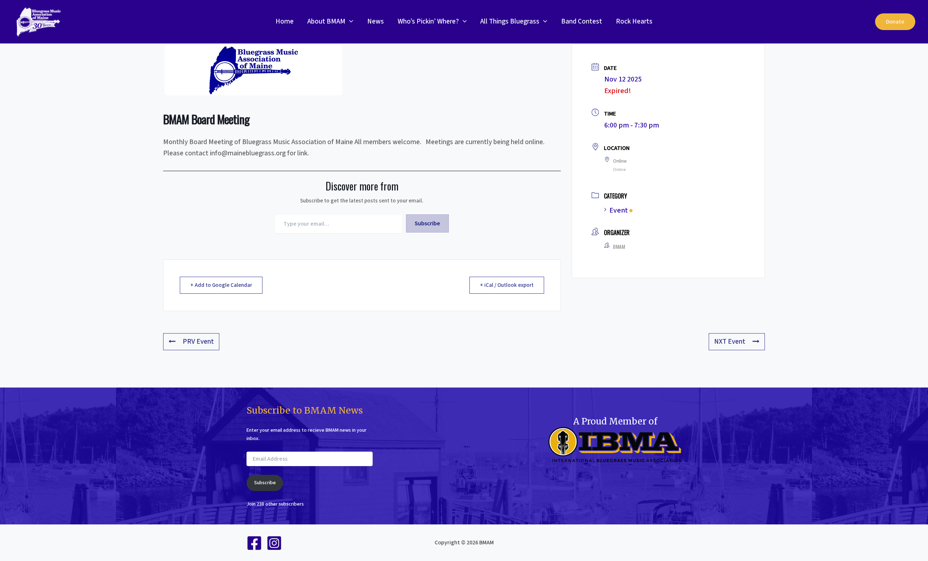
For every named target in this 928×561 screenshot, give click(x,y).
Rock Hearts (634, 21)
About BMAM (326, 21)
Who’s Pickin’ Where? (428, 21)
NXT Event (729, 342)
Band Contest (581, 21)
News (375, 21)
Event (618, 210)
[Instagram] (274, 543)
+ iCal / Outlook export (507, 285)
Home (285, 21)
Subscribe (427, 223)
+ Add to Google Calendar (221, 285)
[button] (349, 21)
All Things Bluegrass (509, 21)
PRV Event (198, 342)
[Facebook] (254, 543)
